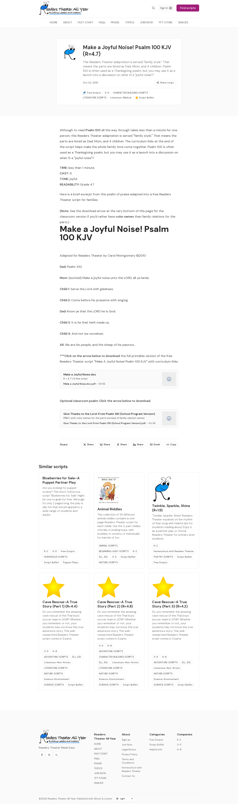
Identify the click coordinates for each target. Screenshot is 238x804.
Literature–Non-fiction (57, 662)
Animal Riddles (109, 509)
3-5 (54, 551)
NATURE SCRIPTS (108, 562)
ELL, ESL (103, 556)
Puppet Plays (70, 562)
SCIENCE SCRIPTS (54, 684)
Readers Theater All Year (61, 798)
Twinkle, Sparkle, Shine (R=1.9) (171, 507)
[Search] (153, 8)
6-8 (55, 651)
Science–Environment (56, 679)
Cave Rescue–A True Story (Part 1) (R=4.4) (60, 604)
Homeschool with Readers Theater (174, 551)
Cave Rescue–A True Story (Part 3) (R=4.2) (170, 604)
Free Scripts (68, 551)
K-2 (46, 551)
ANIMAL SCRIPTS (108, 545)
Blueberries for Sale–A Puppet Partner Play (61, 480)
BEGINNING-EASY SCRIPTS (114, 551)
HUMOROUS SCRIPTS (56, 556)
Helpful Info (155, 749)
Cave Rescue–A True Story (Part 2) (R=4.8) (115, 604)
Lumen (108, 798)
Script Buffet (51, 562)
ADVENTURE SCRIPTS (56, 656)
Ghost (97, 798)
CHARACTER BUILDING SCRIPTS (116, 656)
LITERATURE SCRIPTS (56, 668)
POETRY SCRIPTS (163, 556)
